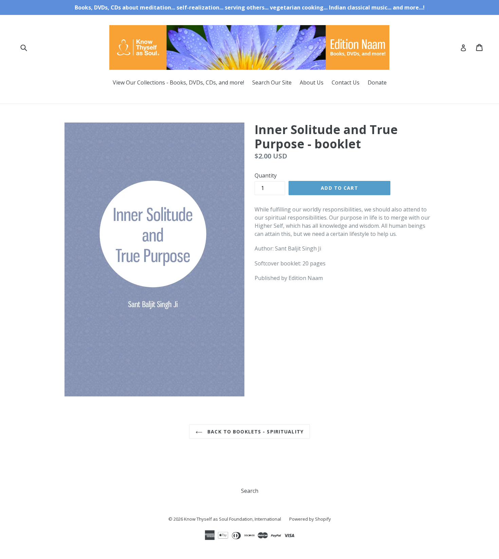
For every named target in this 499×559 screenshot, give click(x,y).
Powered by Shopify (310, 519)
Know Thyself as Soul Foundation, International (232, 519)
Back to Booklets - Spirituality (254, 431)
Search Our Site (272, 82)
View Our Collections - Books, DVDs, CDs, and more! (178, 82)
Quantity (266, 175)
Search (249, 491)
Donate (377, 82)
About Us (312, 82)
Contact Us (345, 82)
